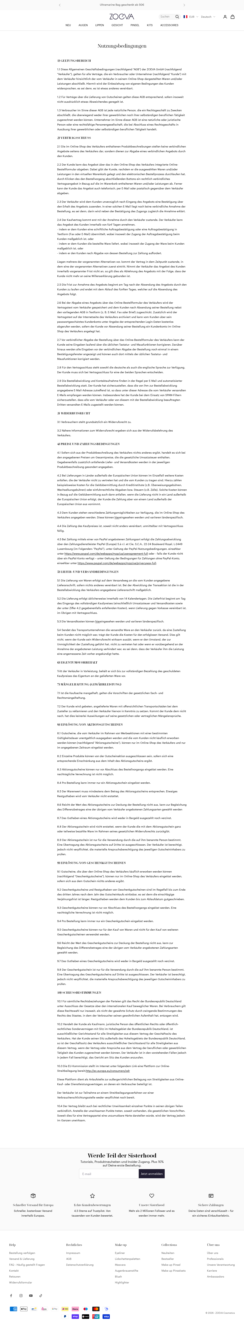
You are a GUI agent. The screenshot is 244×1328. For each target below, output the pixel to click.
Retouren (14, 1276)
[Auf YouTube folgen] (31, 1296)
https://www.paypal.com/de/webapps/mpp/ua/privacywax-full (117, 563)
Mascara (120, 1264)
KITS (150, 25)
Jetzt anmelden (152, 1173)
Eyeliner (120, 1252)
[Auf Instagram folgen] (21, 1296)
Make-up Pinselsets (173, 1270)
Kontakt (14, 1270)
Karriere (212, 1270)
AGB (68, 1258)
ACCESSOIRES (169, 25)
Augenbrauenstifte (126, 1270)
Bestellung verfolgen (22, 1252)
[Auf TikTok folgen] (41, 1296)
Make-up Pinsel (171, 1264)
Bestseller (167, 1258)
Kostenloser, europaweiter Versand (122, 5)
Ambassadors (215, 1276)
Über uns (212, 1252)
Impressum (73, 1252)
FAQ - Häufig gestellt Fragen (27, 1264)
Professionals (215, 1258)
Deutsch (206, 16)
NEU (68, 25)
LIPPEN (99, 25)
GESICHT (117, 25)
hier (117, 517)
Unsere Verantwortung (221, 1264)
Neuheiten (167, 1252)
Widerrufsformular (20, 1282)
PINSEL (135, 25)
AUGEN (83, 25)
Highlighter (122, 1282)
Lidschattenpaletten (127, 1258)
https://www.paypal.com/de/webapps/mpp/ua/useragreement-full (106, 553)
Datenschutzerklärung (80, 1264)
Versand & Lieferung (22, 1258)
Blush (118, 1276)
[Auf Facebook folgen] (11, 1296)
